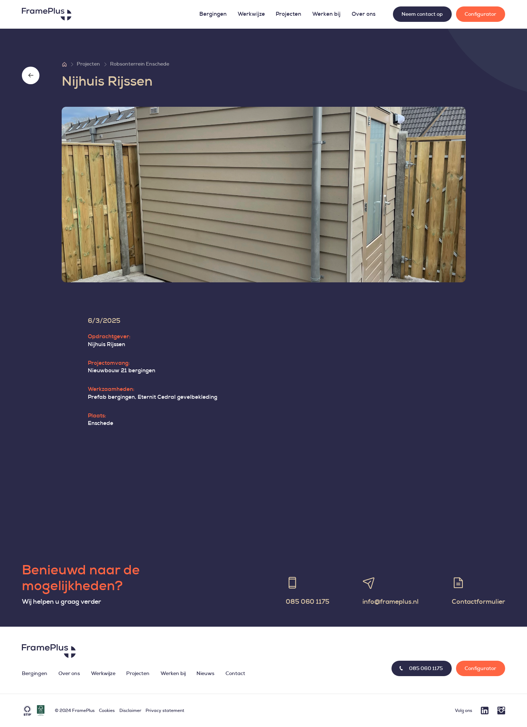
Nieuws (205, 673)
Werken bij (326, 14)
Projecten (288, 14)
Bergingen (213, 14)
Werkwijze (251, 14)
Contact (235, 673)
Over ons (363, 14)
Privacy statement (165, 710)
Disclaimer (130, 710)
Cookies (107, 710)
